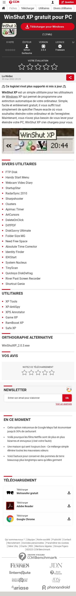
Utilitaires (44, 8)
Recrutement (13, 543)
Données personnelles (33, 543)
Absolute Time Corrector (21, 246)
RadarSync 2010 (16, 193)
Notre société (43, 539)
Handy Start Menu (17, 177)
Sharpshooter (14, 198)
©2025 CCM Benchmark (38, 549)
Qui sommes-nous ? (15, 539)
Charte (23, 546)
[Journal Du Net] (56, 565)
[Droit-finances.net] (56, 572)
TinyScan (12, 268)
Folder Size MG (15, 236)
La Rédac (7, 76)
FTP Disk (11, 172)
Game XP (12, 317)
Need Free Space (16, 241)
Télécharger (27, 8)
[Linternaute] (20, 573)
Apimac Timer (15, 209)
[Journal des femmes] (20, 565)
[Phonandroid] (56, 587)
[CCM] (14, 2)
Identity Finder (15, 252)
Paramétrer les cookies (57, 543)
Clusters (11, 204)
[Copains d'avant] (20, 580)
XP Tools (11, 301)
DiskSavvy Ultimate (18, 230)
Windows (12, 96)
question (69, 2)
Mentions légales (43, 546)
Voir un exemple (64, 404)
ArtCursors (12, 214)
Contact (67, 539)
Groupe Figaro (61, 546)
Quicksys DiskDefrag (19, 273)
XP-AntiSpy (13, 307)
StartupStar (13, 188)
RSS (31, 546)
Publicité (56, 539)
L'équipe (31, 539)
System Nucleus (16, 262)
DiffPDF (11, 225)
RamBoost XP (15, 323)
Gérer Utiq (13, 546)
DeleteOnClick (15, 220)
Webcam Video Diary (19, 182)
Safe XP (11, 328)
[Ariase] (20, 588)
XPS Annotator (15, 312)
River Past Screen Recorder (23, 278)
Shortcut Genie (15, 284)
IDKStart (11, 257)
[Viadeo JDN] (56, 580)
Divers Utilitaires (62, 8)
